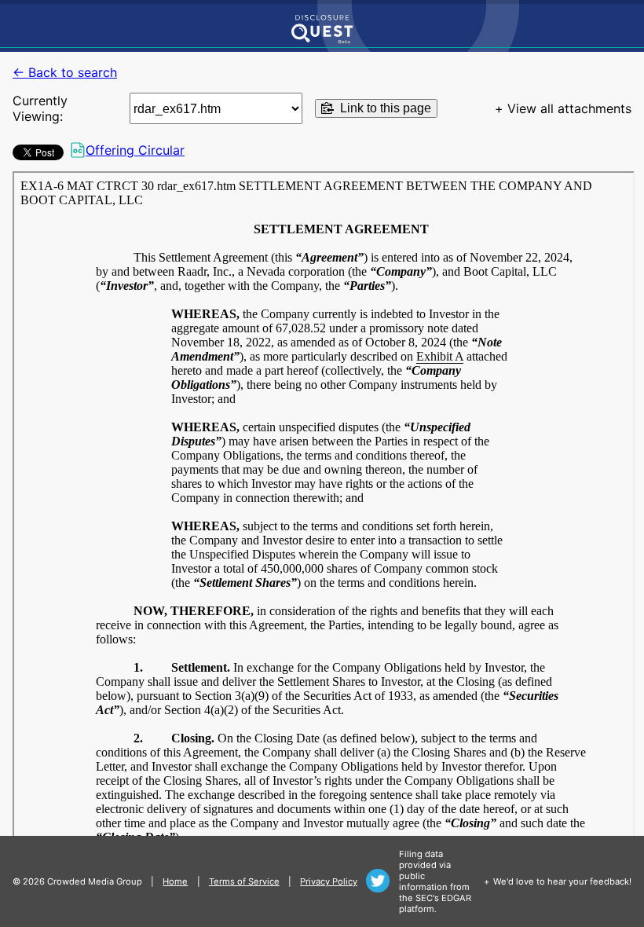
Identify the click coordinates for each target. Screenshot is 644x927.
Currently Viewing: (40, 108)
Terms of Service (244, 881)
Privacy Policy (328, 881)
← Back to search (65, 72)
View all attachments (569, 108)
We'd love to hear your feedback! (562, 881)
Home (175, 881)
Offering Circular (135, 150)
